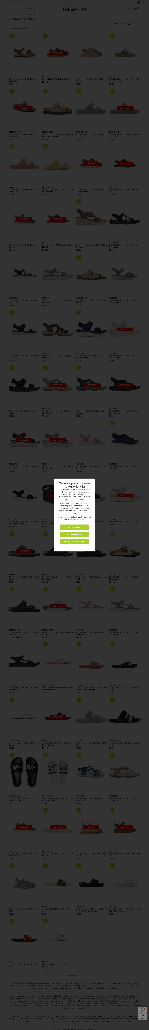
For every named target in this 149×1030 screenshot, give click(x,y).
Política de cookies (77, 519)
